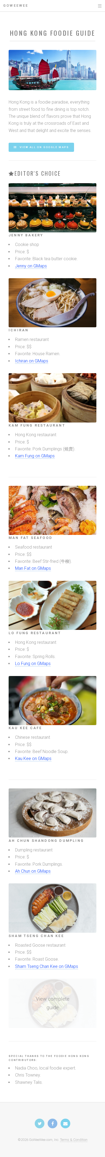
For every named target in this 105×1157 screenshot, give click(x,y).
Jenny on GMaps (31, 266)
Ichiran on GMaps (31, 360)
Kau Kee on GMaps (33, 758)
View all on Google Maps (43, 147)
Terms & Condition (74, 1140)
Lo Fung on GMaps (33, 663)
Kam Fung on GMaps (35, 455)
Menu (94, 6)
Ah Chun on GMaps (33, 871)
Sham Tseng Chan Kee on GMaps (46, 966)
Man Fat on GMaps (33, 568)
